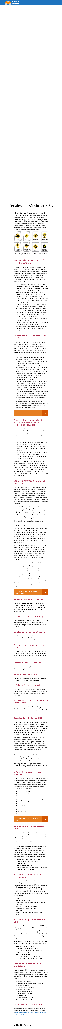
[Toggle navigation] (55, 2)
